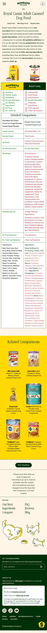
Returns (14, 619)
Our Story (7, 505)
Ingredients (8, 508)
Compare (7, 512)
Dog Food (11, 23)
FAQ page (19, 581)
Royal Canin (35, 23)
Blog (27, 512)
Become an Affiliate (25, 616)
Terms (38, 616)
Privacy (5, 619)
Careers (12, 616)
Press (4, 616)
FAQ (27, 505)
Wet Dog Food (22, 23)
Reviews (29, 508)
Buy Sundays (23, 465)
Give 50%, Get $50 (27, 619)
